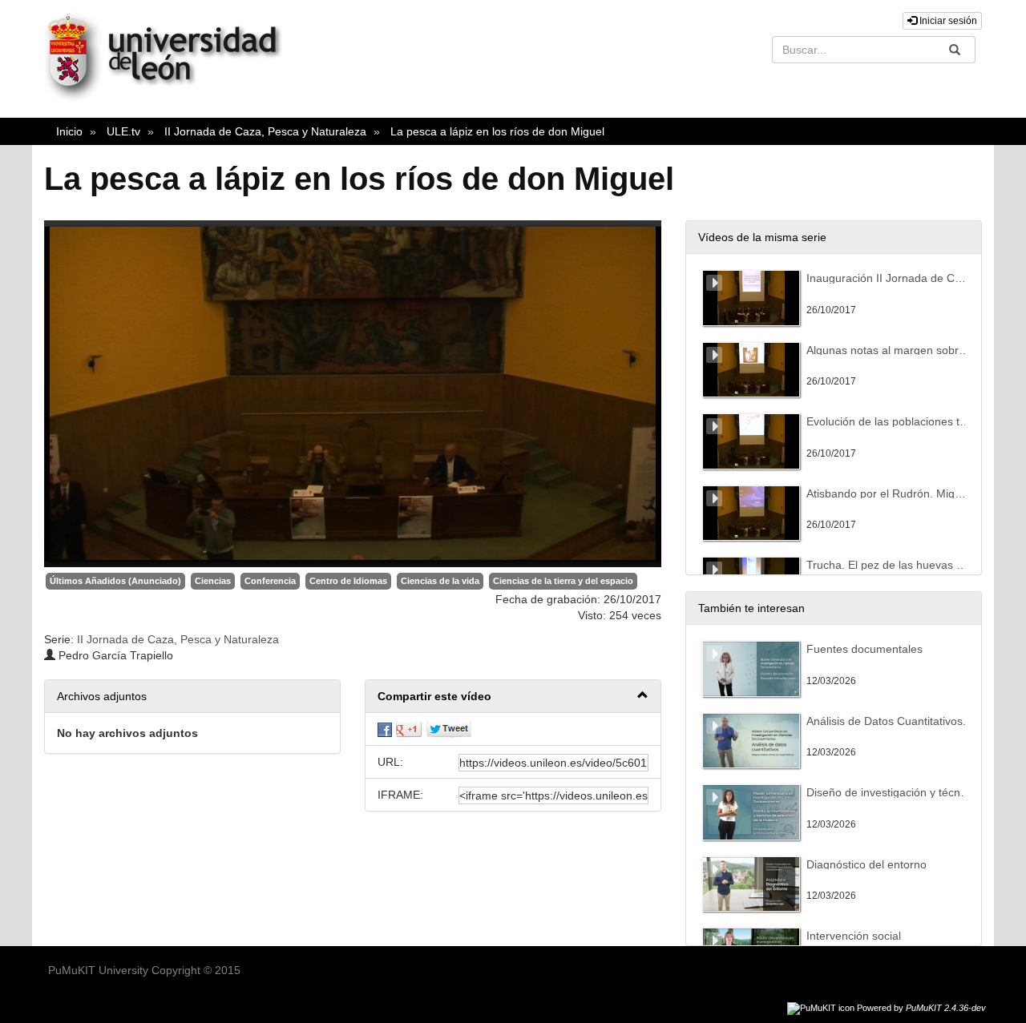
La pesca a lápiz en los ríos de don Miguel (497, 131)
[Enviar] (954, 49)
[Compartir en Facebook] (385, 729)
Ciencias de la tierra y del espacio (563, 581)
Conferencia (270, 581)
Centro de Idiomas (348, 581)
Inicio (69, 131)
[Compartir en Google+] (408, 729)
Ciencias (213, 581)
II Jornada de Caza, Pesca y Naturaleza (265, 131)
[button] (513, 696)
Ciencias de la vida (440, 581)
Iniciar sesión (947, 20)
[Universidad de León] (170, 97)
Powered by (921, 1008)
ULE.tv (123, 131)
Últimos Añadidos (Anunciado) (115, 581)
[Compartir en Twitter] (449, 729)
